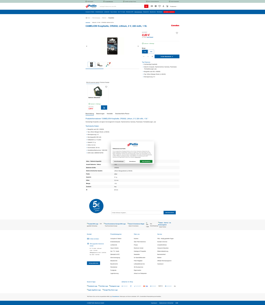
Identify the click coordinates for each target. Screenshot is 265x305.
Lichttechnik (113, 245)
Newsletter (137, 254)
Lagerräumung (114, 273)
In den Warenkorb (166, 56)
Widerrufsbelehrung (162, 251)
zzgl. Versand (150, 37)
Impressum (160, 264)
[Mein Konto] (163, 6)
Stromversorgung (115, 257)
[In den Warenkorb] (104, 107)
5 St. (151, 51)
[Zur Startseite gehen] (91, 6)
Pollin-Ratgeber (138, 261)
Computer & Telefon (115, 238)
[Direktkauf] (156, 6)
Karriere (136, 238)
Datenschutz (120, 215)
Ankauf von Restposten (140, 273)
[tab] (90, 113)
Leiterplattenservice (139, 264)
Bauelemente (114, 264)
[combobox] (121, 6)
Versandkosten (115, 296)
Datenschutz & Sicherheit (166, 303)
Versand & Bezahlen (163, 248)
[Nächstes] (138, 46)
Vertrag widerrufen (93, 263)
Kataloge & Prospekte (140, 251)
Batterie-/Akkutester (94, 97)
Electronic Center (138, 248)
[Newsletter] (152, 6)
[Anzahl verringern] (143, 56)
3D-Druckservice (138, 267)
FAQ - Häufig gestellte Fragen (165, 238)
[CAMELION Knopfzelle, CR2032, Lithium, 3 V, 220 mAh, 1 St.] (112, 46)
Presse (136, 245)
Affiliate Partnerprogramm (164, 261)
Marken (159, 257)
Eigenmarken (137, 270)
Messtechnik (113, 261)
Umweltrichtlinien (162, 245)
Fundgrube (113, 270)
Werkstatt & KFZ (114, 254)
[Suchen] (146, 6)
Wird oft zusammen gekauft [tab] (93, 82)
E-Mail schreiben (94, 239)
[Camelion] (175, 26)
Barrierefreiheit (161, 254)
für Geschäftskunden (139, 257)
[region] (112, 50)
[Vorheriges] (87, 46)
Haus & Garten (114, 248)
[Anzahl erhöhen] (152, 56)
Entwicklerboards (115, 242)
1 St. (145, 51)
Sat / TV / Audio (114, 251)
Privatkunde (173, 6)
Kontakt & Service (162, 242)
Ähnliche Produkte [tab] (104, 82)
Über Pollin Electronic (140, 242)
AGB (176, 303)
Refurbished (113, 267)
